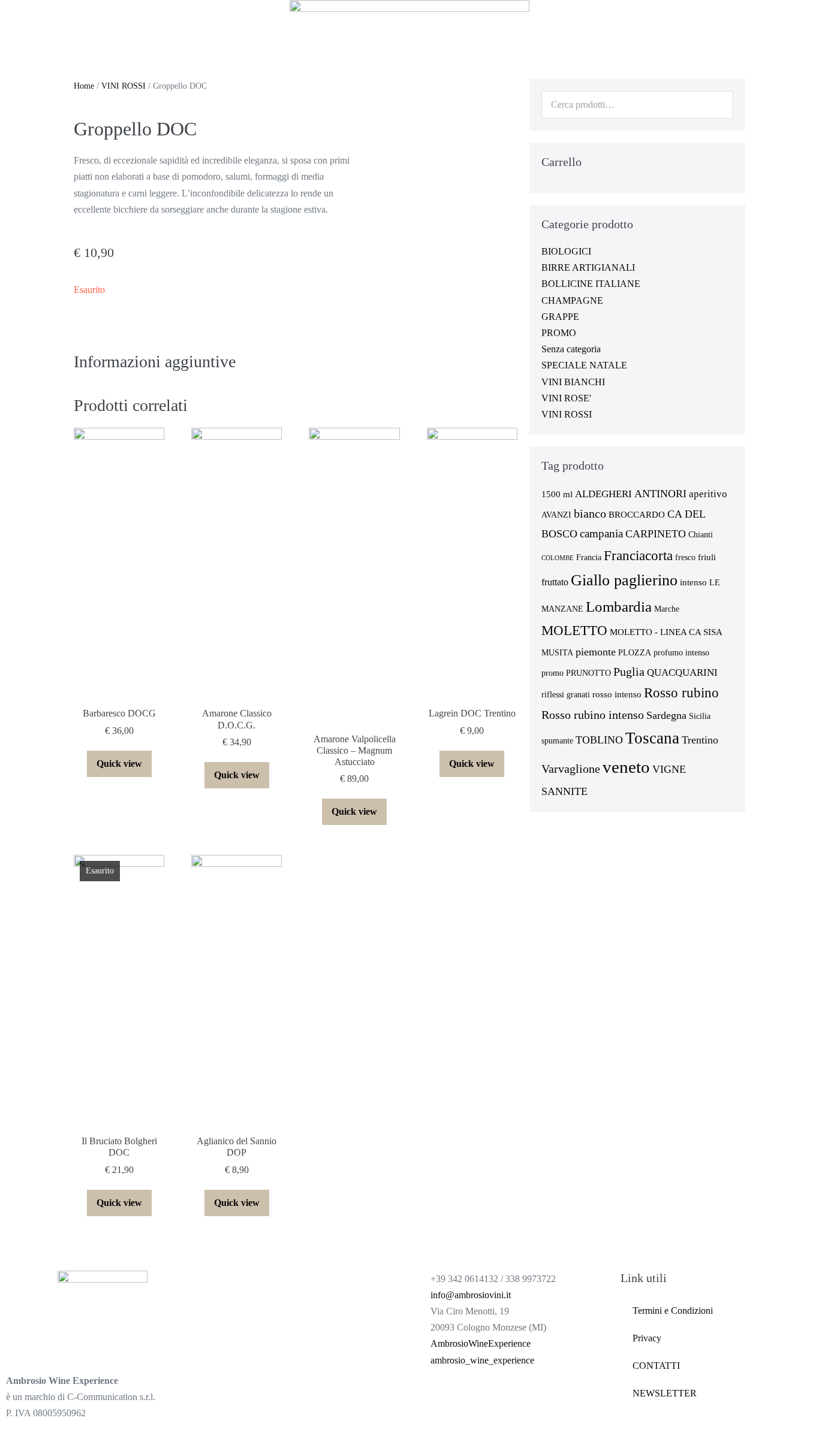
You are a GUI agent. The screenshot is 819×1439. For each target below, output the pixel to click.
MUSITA (557, 652)
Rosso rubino (681, 692)
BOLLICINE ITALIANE (590, 284)
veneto (626, 766)
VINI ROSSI (123, 85)
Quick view (119, 763)
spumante (557, 740)
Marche (666, 608)
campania (601, 533)
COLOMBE (557, 558)
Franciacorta (638, 555)
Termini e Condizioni (673, 1310)
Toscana (652, 738)
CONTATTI (656, 1366)
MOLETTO (574, 630)
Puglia (629, 671)
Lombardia (619, 606)
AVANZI (556, 514)
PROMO (558, 333)
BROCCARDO (637, 514)
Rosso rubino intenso (592, 714)
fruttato (554, 582)
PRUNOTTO (588, 673)
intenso (693, 582)
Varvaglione (570, 768)
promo (552, 673)
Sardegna (666, 715)
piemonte (596, 652)
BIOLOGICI (566, 251)
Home (84, 85)
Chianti (700, 534)
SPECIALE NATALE (584, 365)
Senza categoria (571, 349)
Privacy (647, 1338)
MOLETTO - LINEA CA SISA (666, 632)
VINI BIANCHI (573, 382)
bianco (590, 513)
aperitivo (708, 494)
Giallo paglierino (624, 580)
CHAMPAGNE (572, 300)
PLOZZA (634, 652)
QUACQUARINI (682, 672)
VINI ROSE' (566, 398)
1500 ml (557, 494)
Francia (588, 557)
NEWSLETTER (665, 1393)
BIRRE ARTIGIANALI (588, 267)
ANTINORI (660, 494)
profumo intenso (681, 652)
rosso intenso (617, 694)
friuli (707, 557)
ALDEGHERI (603, 494)
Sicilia (699, 716)
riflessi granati (565, 694)
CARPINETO (655, 534)
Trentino (700, 740)
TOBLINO (599, 740)
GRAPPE (560, 317)
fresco (685, 557)
